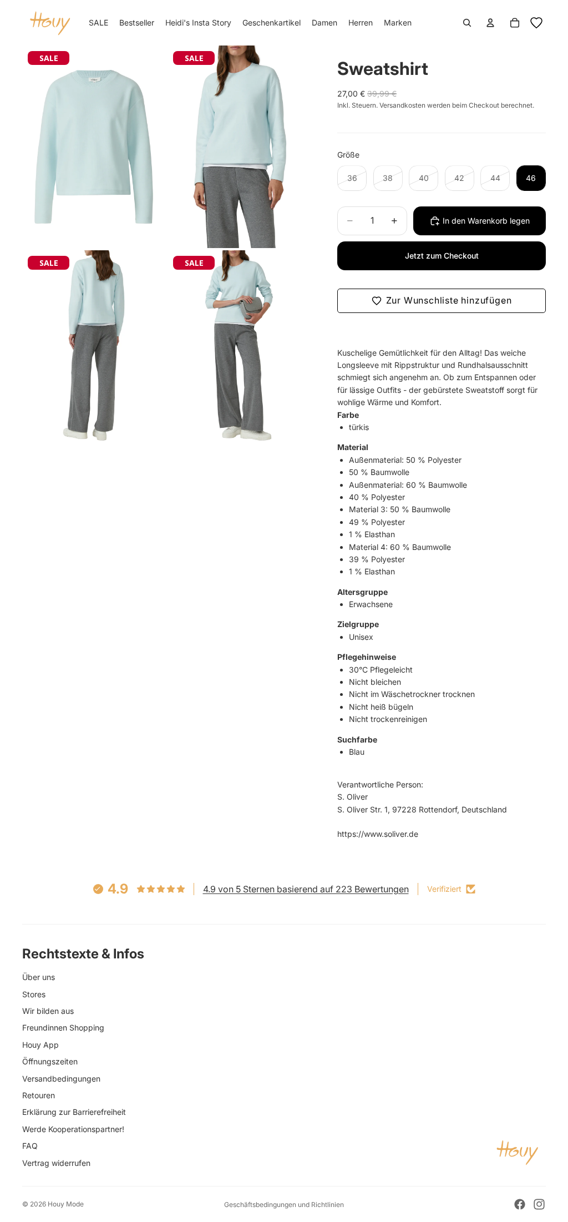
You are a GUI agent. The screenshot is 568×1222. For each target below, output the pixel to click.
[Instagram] (539, 1204)
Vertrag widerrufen (56, 1163)
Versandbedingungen (61, 1078)
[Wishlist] (536, 22)
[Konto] (490, 23)
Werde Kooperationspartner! (73, 1129)
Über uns (38, 977)
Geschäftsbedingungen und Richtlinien (284, 1204)
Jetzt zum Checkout (442, 255)
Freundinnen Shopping (63, 1027)
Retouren (38, 1095)
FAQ (30, 1145)
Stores (33, 994)
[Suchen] (467, 23)
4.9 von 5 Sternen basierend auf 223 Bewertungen (306, 889)
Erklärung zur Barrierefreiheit (74, 1112)
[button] (441, 301)
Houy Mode (66, 1204)
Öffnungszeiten (50, 1061)
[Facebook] (519, 1204)
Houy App (40, 1044)
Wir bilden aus (48, 1011)
